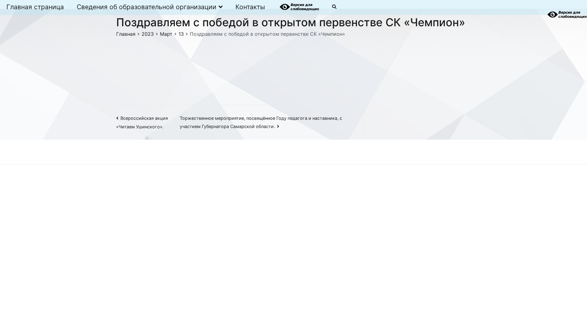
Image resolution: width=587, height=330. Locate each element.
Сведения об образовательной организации (146, 7)
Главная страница (35, 7)
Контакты (250, 7)
